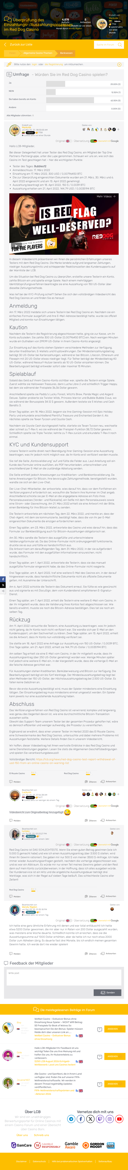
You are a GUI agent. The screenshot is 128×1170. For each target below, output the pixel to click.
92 (99, 1084)
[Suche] (120, 45)
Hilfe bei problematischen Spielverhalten (72, 1161)
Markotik (113, 18)
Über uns (22, 1135)
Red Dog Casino (71, 773)
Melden (16, 782)
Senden (110, 992)
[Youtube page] (119, 1119)
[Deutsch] (93, 141)
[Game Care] (22, 1145)
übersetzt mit (104, 141)
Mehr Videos (104, 196)
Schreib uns (41, 1135)
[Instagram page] (110, 1119)
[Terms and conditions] (47, 1145)
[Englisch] (69, 141)
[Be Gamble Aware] (71, 1145)
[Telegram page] (71, 1119)
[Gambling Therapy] (93, 1145)
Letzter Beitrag (63, 26)
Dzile (19, 1052)
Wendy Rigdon (75, 28)
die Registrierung (54, 64)
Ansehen (113, 1029)
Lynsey (26, 831)
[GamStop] (110, 1145)
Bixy (19, 1022)
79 (99, 1056)
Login (34, 64)
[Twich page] (100, 1119)
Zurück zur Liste (21, 44)
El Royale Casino (17, 773)
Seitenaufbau (105, 1161)
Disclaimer (21, 1161)
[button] (79, 1035)
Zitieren (92, 782)
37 (99, 1029)
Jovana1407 (23, 1080)
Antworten (110, 781)
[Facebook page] (81, 1119)
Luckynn (26, 792)
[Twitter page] (90, 1119)
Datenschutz (39, 1161)
